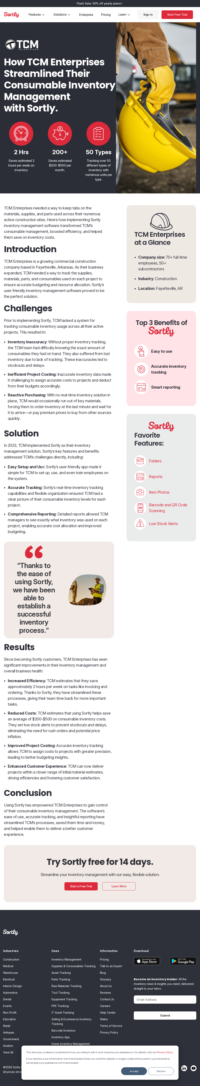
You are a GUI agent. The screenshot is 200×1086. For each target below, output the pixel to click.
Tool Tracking (61, 992)
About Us (106, 986)
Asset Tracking (61, 972)
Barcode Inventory (64, 1030)
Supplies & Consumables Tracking (74, 966)
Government (11, 1039)
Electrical (9, 979)
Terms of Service (111, 1025)
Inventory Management (66, 959)
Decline (161, 1071)
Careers (105, 1006)
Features (35, 14)
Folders (155, 461)
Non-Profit (9, 1012)
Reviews (105, 992)
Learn (122, 14)
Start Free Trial (177, 14)
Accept (134, 1071)
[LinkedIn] (183, 1068)
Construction (11, 959)
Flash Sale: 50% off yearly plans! (99, 3)
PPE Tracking (60, 1006)
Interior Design (12, 986)
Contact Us (107, 999)
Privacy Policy (165, 1052)
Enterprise (86, 15)
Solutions (60, 14)
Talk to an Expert (111, 966)
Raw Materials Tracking (66, 986)
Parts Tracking (61, 979)
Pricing (106, 15)
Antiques (8, 1032)
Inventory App (61, 1037)
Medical (8, 966)
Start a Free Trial (81, 886)
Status (104, 1019)
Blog (103, 972)
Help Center (108, 1012)
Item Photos (159, 492)
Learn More (119, 886)
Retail (6, 1025)
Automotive (10, 992)
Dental (7, 999)
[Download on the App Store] (149, 961)
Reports (155, 476)
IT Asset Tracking (63, 1012)
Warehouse (10, 972)
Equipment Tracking (64, 999)
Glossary (105, 979)
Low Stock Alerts (163, 523)
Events (7, 1006)
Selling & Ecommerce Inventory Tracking (72, 1021)
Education (9, 1019)
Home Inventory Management (71, 1043)
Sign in (148, 14)
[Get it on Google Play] (180, 961)
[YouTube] (192, 1068)
